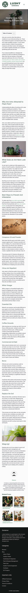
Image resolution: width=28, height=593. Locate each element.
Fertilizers (5, 568)
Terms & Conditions (7, 583)
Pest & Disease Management (10, 561)
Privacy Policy (5, 581)
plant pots (19, 135)
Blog (3, 552)
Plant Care (5, 563)
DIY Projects (6, 570)
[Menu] (24, 4)
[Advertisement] (14, 85)
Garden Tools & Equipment (10, 565)
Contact (4, 585)
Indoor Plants (6, 554)
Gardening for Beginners (9, 558)
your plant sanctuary (17, 200)
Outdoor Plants (7, 556)
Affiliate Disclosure (7, 579)
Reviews (4, 549)
